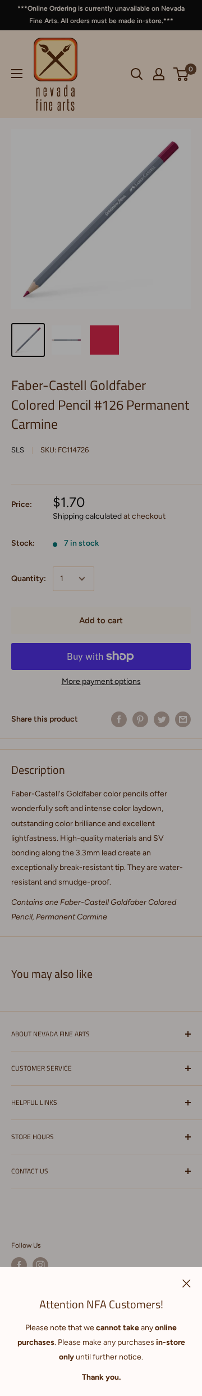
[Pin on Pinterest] (140, 719)
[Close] (186, 1283)
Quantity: (28, 578)
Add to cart (101, 620)
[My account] (158, 74)
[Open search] (137, 74)
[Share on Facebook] (119, 719)
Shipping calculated (87, 516)
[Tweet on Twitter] (161, 719)
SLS (17, 450)
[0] (182, 74)
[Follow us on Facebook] (19, 1265)
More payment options (101, 681)
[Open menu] (16, 73)
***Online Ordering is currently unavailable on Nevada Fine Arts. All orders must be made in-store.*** (101, 14)
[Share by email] (183, 719)
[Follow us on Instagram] (40, 1265)
